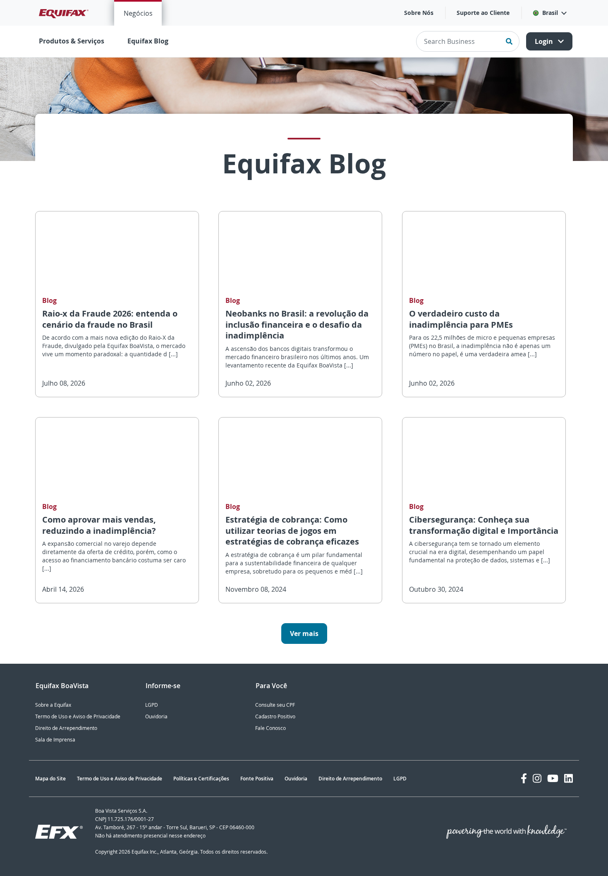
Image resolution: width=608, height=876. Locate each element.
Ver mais (304, 633)
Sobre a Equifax (53, 704)
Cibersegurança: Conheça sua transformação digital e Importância (483, 525)
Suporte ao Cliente (483, 13)
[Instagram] (537, 778)
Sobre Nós (418, 13)
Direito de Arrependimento (66, 728)
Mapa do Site (50, 778)
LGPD (151, 704)
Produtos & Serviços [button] (71, 41)
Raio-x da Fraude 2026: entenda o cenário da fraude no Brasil (109, 319)
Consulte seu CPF (275, 704)
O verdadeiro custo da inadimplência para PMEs (461, 319)
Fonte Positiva (256, 778)
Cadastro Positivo (275, 716)
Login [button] (545, 41)
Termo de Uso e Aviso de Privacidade (77, 716)
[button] (549, 13)
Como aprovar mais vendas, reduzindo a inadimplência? (99, 525)
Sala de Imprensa (55, 739)
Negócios (138, 13)
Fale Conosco (270, 728)
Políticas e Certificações (201, 778)
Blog (49, 300)
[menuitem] (138, 13)
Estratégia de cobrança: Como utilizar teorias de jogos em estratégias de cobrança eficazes (292, 530)
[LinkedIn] (568, 778)
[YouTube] (552, 778)
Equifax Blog (147, 41)
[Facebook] (524, 778)
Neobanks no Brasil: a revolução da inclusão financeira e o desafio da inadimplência (297, 324)
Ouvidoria (156, 716)
